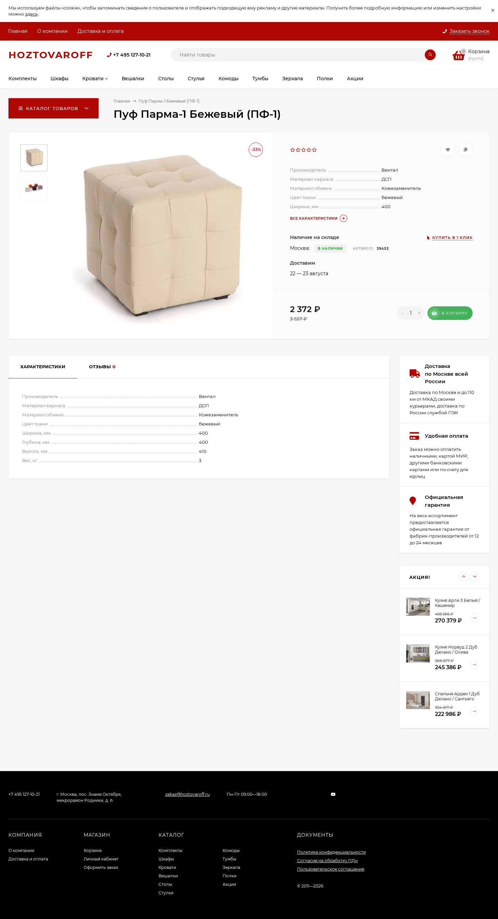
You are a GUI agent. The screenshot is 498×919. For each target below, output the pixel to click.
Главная (17, 31)
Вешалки (168, 875)
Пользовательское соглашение (330, 869)
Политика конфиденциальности (331, 852)
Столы (165, 884)
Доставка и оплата (101, 31)
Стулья (166, 892)
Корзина (93, 850)
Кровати (167, 867)
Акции (229, 884)
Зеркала (231, 867)
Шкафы (166, 858)
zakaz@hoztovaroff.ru (187, 794)
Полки (229, 875)
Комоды (231, 850)
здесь (31, 14)
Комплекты (170, 850)
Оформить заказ (101, 867)
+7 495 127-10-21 (131, 55)
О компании (52, 31)
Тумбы (229, 858)
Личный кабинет (101, 858)
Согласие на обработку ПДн (327, 860)
